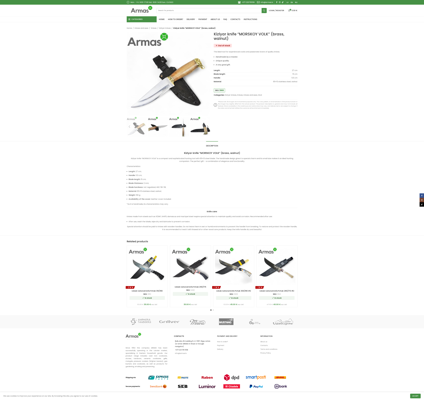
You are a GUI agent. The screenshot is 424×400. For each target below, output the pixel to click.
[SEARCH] (264, 10)
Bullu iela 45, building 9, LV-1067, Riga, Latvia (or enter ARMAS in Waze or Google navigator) (192, 344)
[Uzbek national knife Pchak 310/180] (147, 266)
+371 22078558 (248, 2)
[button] (129, 126)
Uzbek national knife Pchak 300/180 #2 (233, 291)
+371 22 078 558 (181, 350)
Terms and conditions (268, 349)
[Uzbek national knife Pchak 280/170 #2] (277, 266)
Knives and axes (141, 28)
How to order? (222, 342)
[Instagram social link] (279, 2)
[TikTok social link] (282, 2)
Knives (154, 28)
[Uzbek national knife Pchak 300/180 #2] (233, 266)
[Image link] (133, 336)
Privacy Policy (265, 353)
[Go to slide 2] (213, 310)
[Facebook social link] (276, 2)
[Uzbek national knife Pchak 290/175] (190, 266)
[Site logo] (141, 10)
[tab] (212, 144)
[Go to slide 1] (211, 310)
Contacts (264, 345)
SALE (260, 95)
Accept (415, 396)
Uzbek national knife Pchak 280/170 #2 (276, 291)
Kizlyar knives (165, 28)
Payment (220, 345)
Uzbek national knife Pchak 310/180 (147, 291)
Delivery (220, 349)
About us (263, 342)
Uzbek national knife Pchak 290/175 (190, 287)
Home (129, 28)
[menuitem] (287, 2)
